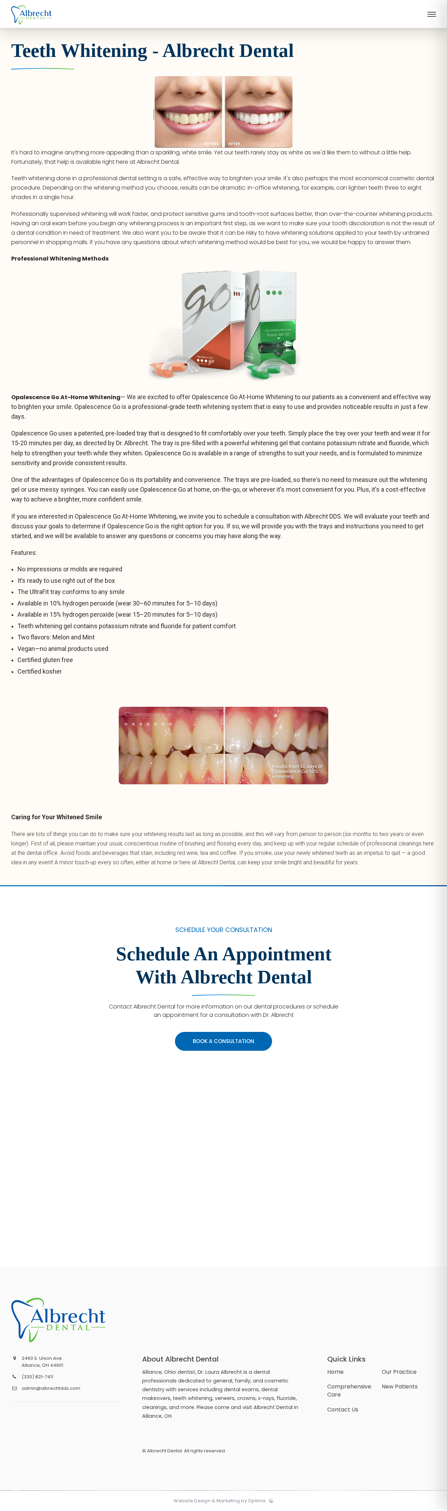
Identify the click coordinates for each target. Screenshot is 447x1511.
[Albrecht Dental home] (64, 1320)
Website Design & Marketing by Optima (219, 1501)
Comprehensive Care (349, 1390)
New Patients (400, 1386)
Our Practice (399, 1372)
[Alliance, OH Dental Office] (31, 26)
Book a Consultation (223, 1041)
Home (335, 1372)
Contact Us (342, 1410)
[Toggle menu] (431, 15)
